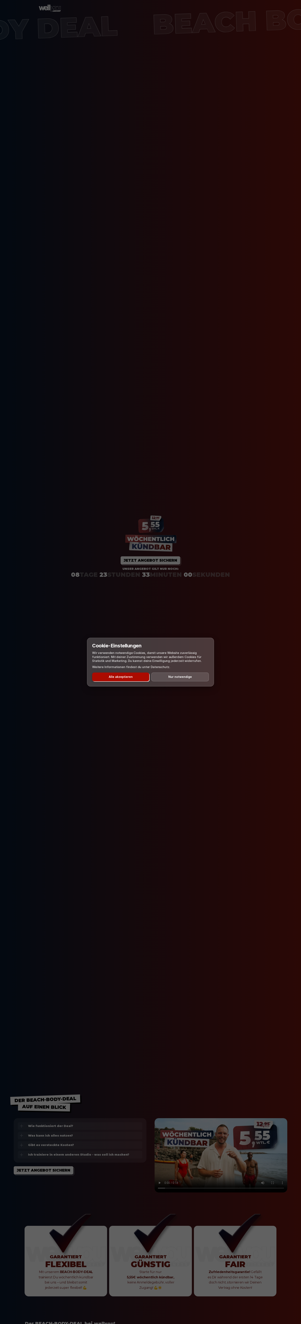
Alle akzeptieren (121, 676)
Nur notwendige (180, 676)
